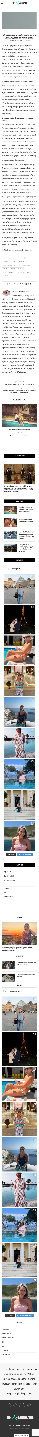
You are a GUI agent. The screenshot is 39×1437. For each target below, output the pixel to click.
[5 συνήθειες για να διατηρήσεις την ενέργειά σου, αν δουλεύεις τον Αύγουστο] (10, 548)
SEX (5, 884)
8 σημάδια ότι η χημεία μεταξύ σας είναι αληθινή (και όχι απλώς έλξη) (26, 509)
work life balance (18, 258)
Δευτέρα (29, 258)
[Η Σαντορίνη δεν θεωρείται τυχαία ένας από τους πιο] (19, 712)
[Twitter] (15, 1404)
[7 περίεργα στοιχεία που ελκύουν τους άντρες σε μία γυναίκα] (8, 965)
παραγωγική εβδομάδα (16, 268)
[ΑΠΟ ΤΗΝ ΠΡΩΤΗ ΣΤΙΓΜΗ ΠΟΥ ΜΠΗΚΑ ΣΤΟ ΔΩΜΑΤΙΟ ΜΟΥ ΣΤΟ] (19, 1190)
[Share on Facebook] (24, 284)
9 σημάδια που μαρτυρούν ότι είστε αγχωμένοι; (26, 975)
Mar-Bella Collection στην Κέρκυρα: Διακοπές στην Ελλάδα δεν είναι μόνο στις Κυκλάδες (26, 535)
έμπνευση (5, 261)
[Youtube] (24, 1404)
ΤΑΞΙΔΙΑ (7, 888)
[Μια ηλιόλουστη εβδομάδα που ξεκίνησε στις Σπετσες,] (19, 805)
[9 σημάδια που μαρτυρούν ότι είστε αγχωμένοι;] (8, 978)
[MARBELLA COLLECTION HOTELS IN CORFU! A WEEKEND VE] (19, 1225)
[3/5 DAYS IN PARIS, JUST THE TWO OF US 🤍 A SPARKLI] (19, 1049)
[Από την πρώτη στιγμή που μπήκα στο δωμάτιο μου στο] (19, 743)
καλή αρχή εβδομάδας (24, 265)
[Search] (37, 3)
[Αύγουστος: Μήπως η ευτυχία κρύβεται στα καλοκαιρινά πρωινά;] (19, 933)
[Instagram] (19, 1404)
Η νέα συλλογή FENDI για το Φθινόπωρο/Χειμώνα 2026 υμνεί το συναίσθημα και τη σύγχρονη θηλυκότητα (18, 488)
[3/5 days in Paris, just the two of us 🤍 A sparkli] (19, 619)
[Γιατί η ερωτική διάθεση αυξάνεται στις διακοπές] (10, 522)
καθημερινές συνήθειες (9, 265)
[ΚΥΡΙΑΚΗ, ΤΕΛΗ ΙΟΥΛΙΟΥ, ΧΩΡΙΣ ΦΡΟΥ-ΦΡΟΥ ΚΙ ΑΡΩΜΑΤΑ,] (19, 1084)
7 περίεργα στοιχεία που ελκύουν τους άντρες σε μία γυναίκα (26, 963)
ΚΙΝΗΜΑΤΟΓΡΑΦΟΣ (10, 880)
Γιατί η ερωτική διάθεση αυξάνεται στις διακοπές (26, 521)
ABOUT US (11, 1425)
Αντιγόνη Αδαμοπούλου (15, 40)
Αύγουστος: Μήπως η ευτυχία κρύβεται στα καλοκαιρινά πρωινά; (17, 949)
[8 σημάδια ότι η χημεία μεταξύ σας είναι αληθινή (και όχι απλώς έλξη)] (19, 415)
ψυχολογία (6, 276)
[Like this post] (22, 284)
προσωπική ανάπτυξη (8, 272)
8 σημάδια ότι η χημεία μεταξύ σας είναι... (20, 429)
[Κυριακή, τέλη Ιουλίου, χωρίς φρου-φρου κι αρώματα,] (19, 650)
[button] (4, 420)
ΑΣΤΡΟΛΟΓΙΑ (8, 897)
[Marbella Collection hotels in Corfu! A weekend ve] (19, 774)
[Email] (29, 1404)
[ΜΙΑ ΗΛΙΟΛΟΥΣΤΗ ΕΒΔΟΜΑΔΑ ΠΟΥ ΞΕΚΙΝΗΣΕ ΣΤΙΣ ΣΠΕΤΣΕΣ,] (19, 1260)
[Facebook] (10, 1404)
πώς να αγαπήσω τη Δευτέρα (24, 272)
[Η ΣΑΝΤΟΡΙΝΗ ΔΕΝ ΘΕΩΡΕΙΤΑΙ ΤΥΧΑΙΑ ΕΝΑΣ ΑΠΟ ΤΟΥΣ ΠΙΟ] (19, 1154)
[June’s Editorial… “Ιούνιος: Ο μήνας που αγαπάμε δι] (19, 836)
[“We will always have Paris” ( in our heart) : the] (19, 589)
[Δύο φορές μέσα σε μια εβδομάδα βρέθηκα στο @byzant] (19, 681)
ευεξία (13, 261)
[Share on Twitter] (26, 284)
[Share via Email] (30, 284)
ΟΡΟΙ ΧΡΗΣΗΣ (18, 1425)
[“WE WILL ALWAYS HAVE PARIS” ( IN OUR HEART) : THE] (19, 1014)
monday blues (6, 258)
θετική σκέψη (22, 261)
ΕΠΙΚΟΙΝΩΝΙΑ (26, 1425)
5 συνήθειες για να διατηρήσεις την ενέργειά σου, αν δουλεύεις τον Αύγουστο (26, 548)
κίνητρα (5, 268)
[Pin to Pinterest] (28, 284)
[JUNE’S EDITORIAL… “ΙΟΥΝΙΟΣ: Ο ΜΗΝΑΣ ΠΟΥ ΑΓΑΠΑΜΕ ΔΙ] (19, 1295)
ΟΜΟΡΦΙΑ (7, 872)
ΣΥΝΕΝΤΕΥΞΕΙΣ (9, 876)
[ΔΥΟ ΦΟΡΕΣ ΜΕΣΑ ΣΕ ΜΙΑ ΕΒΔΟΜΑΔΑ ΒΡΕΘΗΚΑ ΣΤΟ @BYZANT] (19, 1119)
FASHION (7, 893)
